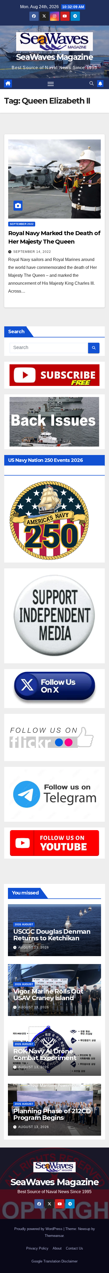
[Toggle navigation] (51, 84)
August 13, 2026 (33, 947)
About (57, 1248)
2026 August (24, 924)
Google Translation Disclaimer (54, 1261)
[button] (91, 83)
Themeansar (54, 1236)
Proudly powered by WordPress (38, 1229)
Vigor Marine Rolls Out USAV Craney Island (48, 995)
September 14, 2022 (32, 252)
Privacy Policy (37, 1248)
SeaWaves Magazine (54, 57)
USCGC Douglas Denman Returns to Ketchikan (51, 935)
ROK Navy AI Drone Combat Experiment (44, 1054)
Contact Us (74, 1248)
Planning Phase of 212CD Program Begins (51, 1114)
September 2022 (22, 223)
